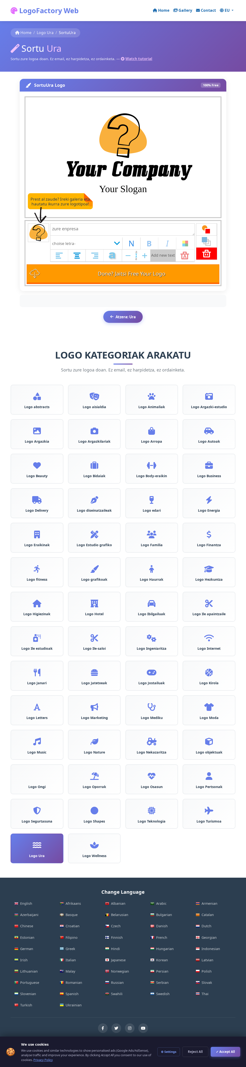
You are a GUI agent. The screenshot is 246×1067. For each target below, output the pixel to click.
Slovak (207, 982)
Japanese (118, 960)
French (161, 937)
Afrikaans (73, 903)
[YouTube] (143, 1028)
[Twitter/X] (116, 1028)
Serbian (162, 982)
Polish (207, 971)
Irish (24, 960)
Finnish (117, 937)
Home (163, 10)
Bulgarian (164, 914)
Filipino (72, 937)
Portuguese (29, 982)
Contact (208, 10)
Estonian (27, 937)
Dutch (206, 926)
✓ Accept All (225, 1052)
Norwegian (120, 971)
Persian (162, 971)
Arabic (161, 903)
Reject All (195, 1052)
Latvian (207, 960)
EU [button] (228, 10)
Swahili (117, 994)
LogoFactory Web (48, 10)
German (26, 948)
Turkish (26, 1005)
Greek (70, 948)
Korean (162, 960)
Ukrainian (74, 1005)
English (26, 903)
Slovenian (28, 994)
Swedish (163, 994)
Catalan (208, 914)
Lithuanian (29, 971)
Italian (71, 960)
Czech (116, 926)
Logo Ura (45, 32)
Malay (70, 971)
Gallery (185, 10)
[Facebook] (103, 1028)
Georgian (209, 937)
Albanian (118, 903)
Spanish (72, 994)
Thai (205, 994)
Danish (162, 926)
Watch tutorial (138, 58)
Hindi (115, 948)
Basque (72, 914)
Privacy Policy (43, 1060)
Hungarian (165, 948)
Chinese (26, 926)
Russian (117, 982)
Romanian (74, 982)
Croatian (73, 926)
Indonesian (211, 948)
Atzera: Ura (126, 316)
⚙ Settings (168, 1052)
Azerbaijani (29, 914)
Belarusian (119, 914)
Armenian (209, 903)
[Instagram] (130, 1028)
